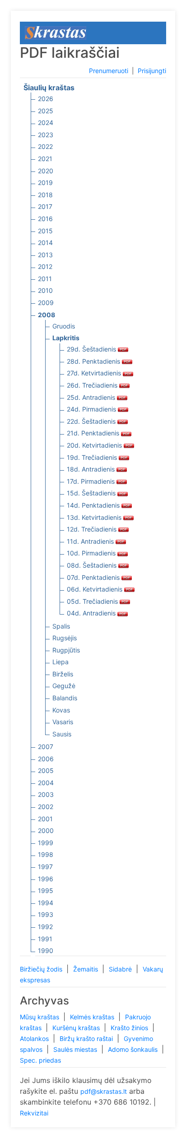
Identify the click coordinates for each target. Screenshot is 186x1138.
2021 (45, 158)
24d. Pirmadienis (92, 409)
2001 (45, 819)
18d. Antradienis (91, 469)
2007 (45, 746)
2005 (46, 770)
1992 (45, 926)
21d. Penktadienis (94, 433)
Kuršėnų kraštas (77, 1028)
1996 (45, 879)
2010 (45, 290)
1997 (45, 866)
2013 (45, 255)
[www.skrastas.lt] (55, 32)
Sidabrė (121, 969)
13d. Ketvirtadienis (95, 517)
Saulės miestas (76, 1049)
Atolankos (35, 1038)
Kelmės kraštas (93, 1017)
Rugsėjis (64, 638)
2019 (45, 182)
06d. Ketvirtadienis (95, 589)
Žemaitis (86, 969)
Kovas (61, 710)
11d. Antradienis (91, 541)
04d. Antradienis (92, 613)
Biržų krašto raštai (87, 1038)
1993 (45, 914)
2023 (45, 135)
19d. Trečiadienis (93, 457)
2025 (45, 111)
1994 (45, 903)
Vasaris (62, 722)
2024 (45, 122)
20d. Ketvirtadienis (95, 445)
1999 (45, 843)
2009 (46, 302)
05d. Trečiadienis (93, 601)
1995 (45, 890)
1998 (45, 854)
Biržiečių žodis (42, 969)
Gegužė (63, 685)
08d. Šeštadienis (92, 565)
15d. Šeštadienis (92, 493)
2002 (45, 806)
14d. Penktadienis (94, 505)
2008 (46, 315)
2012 (45, 266)
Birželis (62, 674)
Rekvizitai (34, 1113)
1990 (45, 950)
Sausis (61, 734)
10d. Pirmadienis (92, 553)
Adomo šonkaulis (133, 1049)
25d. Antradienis (92, 397)
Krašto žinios (130, 1028)
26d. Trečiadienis (93, 385)
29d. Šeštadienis (92, 349)
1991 (45, 939)
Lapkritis (65, 338)
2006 (46, 759)
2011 (45, 278)
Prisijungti (152, 70)
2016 (45, 218)
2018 (45, 195)
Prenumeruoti (108, 70)
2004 (46, 782)
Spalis (61, 626)
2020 (45, 171)
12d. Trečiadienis (92, 529)
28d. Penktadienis (94, 361)
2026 (45, 98)
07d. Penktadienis (94, 577)
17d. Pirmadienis (91, 481)
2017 (45, 206)
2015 (45, 231)
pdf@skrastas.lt (103, 1091)
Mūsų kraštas (40, 1017)
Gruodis (63, 326)
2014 (45, 242)
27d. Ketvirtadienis (95, 373)
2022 (45, 146)
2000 (46, 830)
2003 (46, 794)
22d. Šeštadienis (92, 421)
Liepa (60, 662)
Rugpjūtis (66, 650)
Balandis (64, 698)
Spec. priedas (40, 1060)
